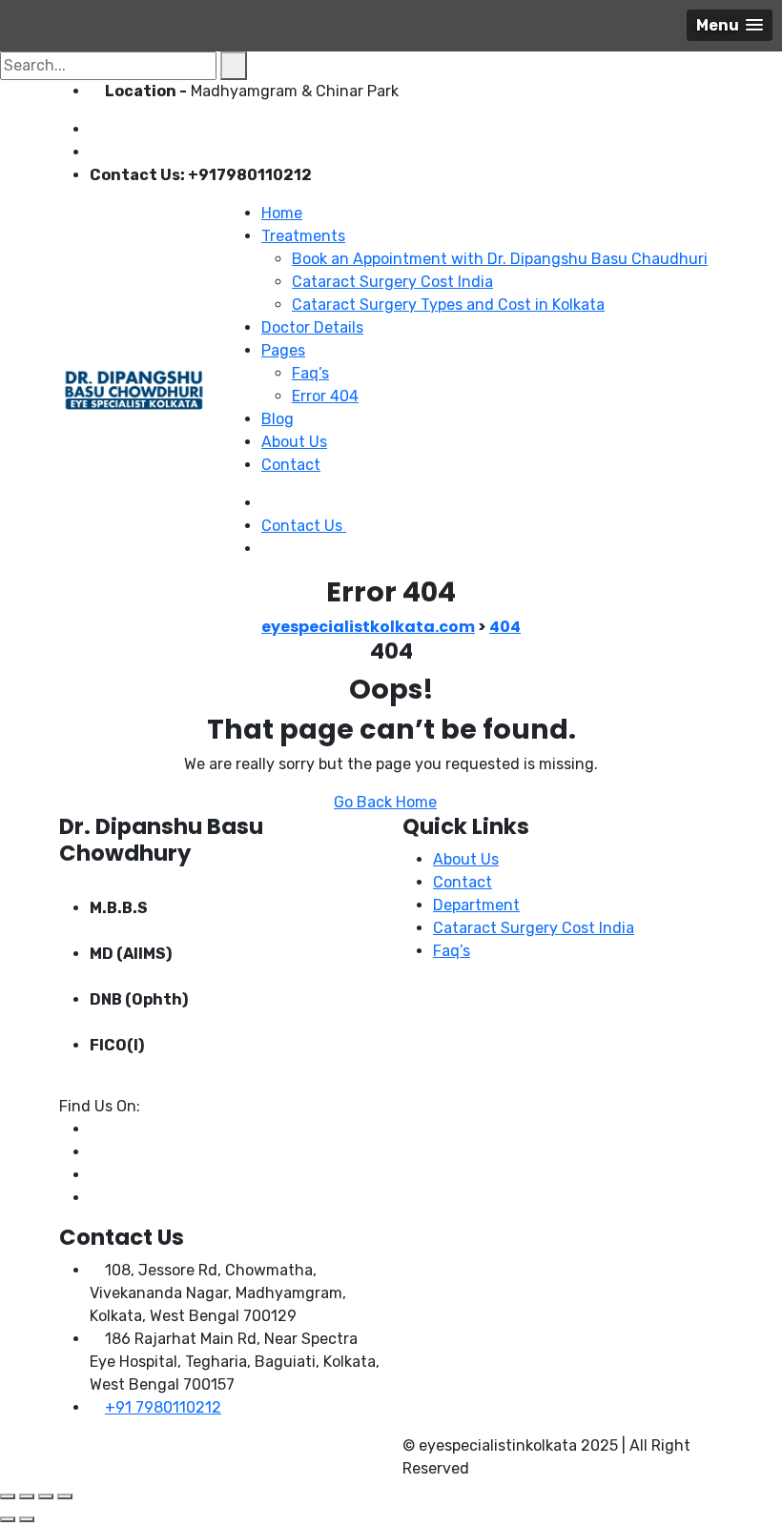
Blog (277, 419)
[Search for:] (108, 65)
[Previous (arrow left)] (7, 1519)
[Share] (45, 1496)
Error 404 (325, 396)
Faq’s (310, 373)
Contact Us (303, 526)
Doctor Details (312, 327)
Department (476, 905)
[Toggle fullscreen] (26, 1496)
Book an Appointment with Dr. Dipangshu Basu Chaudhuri (500, 259)
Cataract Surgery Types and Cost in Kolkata (448, 304)
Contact (290, 465)
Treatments (303, 236)
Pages (283, 350)
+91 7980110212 (163, 1407)
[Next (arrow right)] (26, 1519)
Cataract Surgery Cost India (392, 282)
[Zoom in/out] (7, 1496)
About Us (294, 442)
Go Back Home (385, 802)
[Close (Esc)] (64, 1496)
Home (281, 213)
